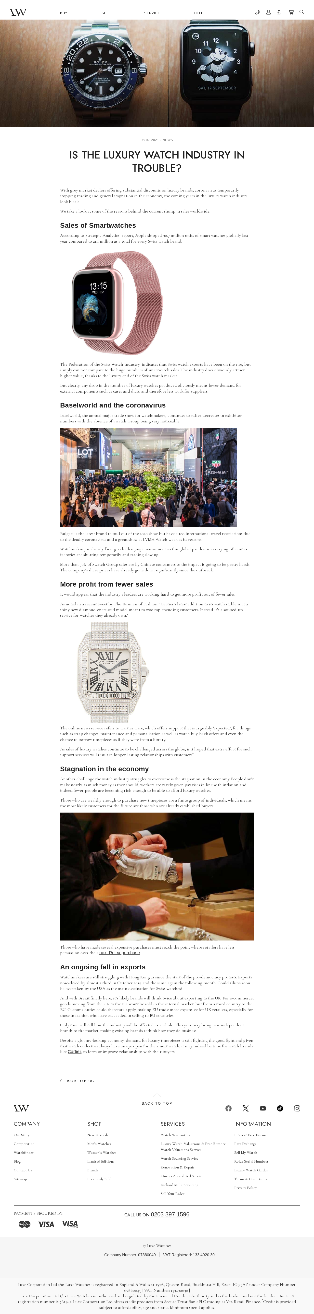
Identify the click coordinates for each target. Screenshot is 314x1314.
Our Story (22, 1135)
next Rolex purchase (119, 952)
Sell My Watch (245, 1152)
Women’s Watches (102, 1152)
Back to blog (80, 1081)
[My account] (268, 13)
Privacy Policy (245, 1187)
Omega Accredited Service (182, 1176)
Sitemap (20, 1179)
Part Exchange (245, 1143)
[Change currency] (279, 13)
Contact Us (23, 1170)
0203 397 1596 (170, 1214)
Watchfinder (24, 1152)
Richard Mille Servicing (179, 1184)
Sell (106, 13)
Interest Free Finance (251, 1135)
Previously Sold (99, 1179)
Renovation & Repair (178, 1167)
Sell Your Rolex (172, 1193)
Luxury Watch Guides (251, 1170)
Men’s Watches (99, 1143)
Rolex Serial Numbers (251, 1161)
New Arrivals (98, 1135)
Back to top (157, 1103)
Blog (17, 1161)
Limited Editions (101, 1161)
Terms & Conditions (250, 1179)
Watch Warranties (175, 1135)
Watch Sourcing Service (179, 1158)
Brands (92, 1170)
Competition (24, 1143)
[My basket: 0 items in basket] (290, 13)
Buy (63, 13)
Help (199, 13)
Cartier (74, 1051)
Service (152, 13)
